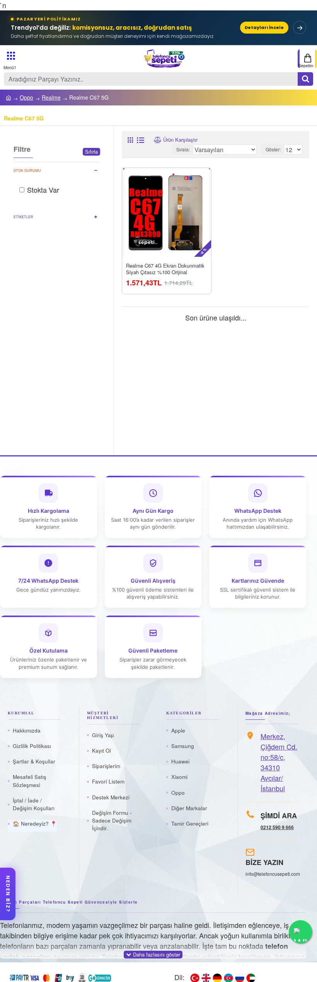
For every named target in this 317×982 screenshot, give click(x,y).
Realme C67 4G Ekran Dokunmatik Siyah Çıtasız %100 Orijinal (165, 269)
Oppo (26, 97)
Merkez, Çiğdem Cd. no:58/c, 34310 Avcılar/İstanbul (279, 762)
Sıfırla (91, 151)
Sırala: (183, 149)
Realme (51, 97)
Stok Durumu (27, 170)
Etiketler (23, 216)
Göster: (273, 149)
